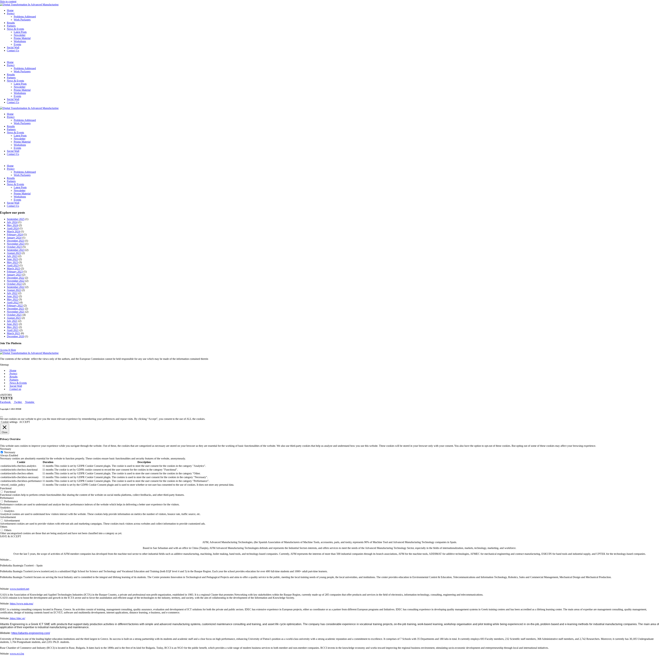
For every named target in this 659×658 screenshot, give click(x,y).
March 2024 (13, 231)
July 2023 (12, 256)
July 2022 (12, 293)
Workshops (20, 41)
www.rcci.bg (17, 653)
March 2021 (13, 333)
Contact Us (13, 50)
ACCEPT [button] (24, 421)
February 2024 (15, 234)
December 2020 (15, 336)
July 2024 (12, 222)
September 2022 (16, 287)
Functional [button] (5, 488)
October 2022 (14, 283)
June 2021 (12, 324)
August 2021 (14, 317)
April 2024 (13, 228)
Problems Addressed (25, 16)
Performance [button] (7, 497)
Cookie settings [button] (9, 421)
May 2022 (12, 299)
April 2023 (13, 265)
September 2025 (16, 219)
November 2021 (16, 311)
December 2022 (15, 277)
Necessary (9, 452)
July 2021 (12, 320)
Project (10, 13)
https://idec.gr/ (17, 618)
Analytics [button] (5, 507)
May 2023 (12, 262)
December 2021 (15, 308)
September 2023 (16, 249)
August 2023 (14, 253)
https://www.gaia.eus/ (21, 603)
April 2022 (13, 302)
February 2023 (15, 271)
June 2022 (12, 296)
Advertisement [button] (8, 517)
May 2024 (12, 225)
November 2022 (16, 280)
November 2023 (16, 243)
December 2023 (15, 240)
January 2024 (14, 237)
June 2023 (12, 259)
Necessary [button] (5, 448)
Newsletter (19, 35)
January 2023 (14, 274)
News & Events (15, 28)
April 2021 (13, 330)
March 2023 (13, 268)
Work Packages (22, 19)
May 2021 (12, 327)
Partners (11, 25)
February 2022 (15, 305)
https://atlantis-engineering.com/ (30, 633)
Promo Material (22, 38)
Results (11, 22)
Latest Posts (20, 32)
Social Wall (13, 47)
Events (17, 44)
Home (10, 10)
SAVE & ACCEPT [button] (10, 536)
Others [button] (3, 526)
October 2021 (14, 314)
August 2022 (14, 290)
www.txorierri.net (19, 588)
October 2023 (14, 246)
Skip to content (8, 1)
